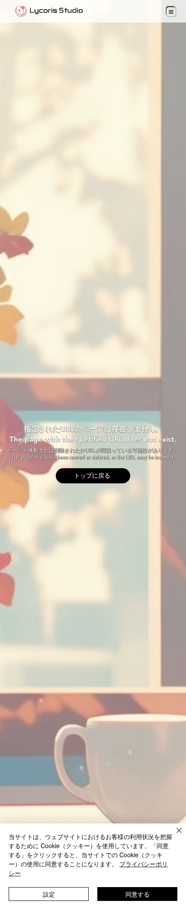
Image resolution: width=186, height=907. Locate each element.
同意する (137, 894)
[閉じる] (174, 835)
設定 (49, 894)
